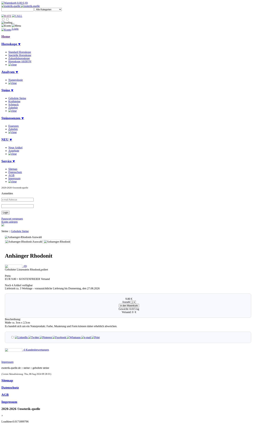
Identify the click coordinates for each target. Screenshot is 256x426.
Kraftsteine (14, 101)
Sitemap (12, 169)
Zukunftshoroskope (19, 58)
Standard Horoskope (19, 52)
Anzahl (126, 302)
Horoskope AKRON (19, 61)
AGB (11, 175)
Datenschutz (15, 172)
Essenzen (13, 125)
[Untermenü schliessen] (12, 64)
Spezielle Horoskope (19, 55)
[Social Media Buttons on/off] (14, 337)
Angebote (13, 150)
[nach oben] (2, 225)
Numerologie (15, 79)
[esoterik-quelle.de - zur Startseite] (20, 6)
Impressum (14, 178)
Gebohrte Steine (17, 98)
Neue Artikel (15, 147)
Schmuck (13, 104)
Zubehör (13, 107)
